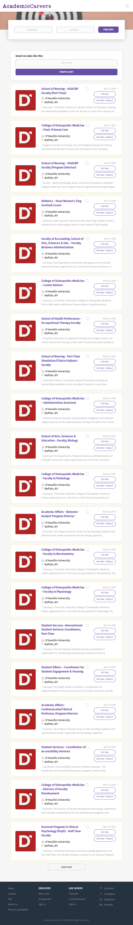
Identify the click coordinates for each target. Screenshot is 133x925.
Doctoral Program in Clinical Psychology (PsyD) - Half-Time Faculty (61, 831)
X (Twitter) (109, 894)
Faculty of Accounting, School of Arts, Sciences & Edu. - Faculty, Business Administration (62, 243)
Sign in (42, 904)
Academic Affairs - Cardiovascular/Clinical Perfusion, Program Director (59, 709)
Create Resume (77, 899)
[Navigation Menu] (127, 5)
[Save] (87, 89)
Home (11, 888)
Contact (12, 893)
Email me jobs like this (29, 56)
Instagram (109, 899)
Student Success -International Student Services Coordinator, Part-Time (61, 630)
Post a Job (44, 893)
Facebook (109, 888)
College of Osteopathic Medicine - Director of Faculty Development (62, 789)
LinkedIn (108, 904)
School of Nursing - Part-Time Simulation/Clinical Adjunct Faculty (60, 361)
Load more (66, 867)
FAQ (10, 899)
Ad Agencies (45, 899)
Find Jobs (108, 29)
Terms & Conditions (18, 909)
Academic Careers (52, 920)
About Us (12, 904)
